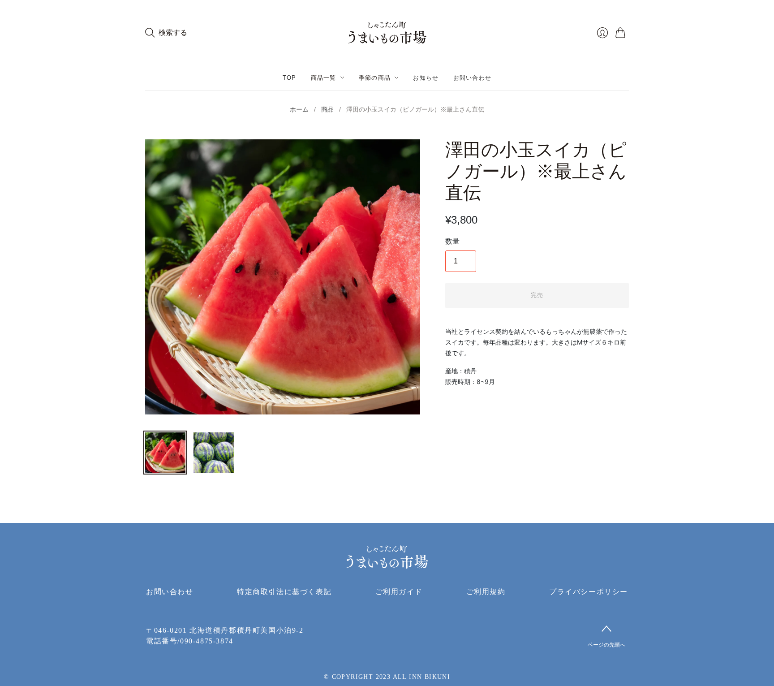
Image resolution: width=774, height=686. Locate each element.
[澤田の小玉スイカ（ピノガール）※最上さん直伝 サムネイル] (165, 452)
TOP (290, 77)
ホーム (299, 109)
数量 (452, 241)
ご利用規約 (486, 591)
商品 (327, 109)
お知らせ (426, 77)
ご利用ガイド (399, 591)
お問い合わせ (472, 77)
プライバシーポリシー (588, 591)
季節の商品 (375, 77)
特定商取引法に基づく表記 (284, 591)
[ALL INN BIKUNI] (387, 33)
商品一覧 (323, 77)
